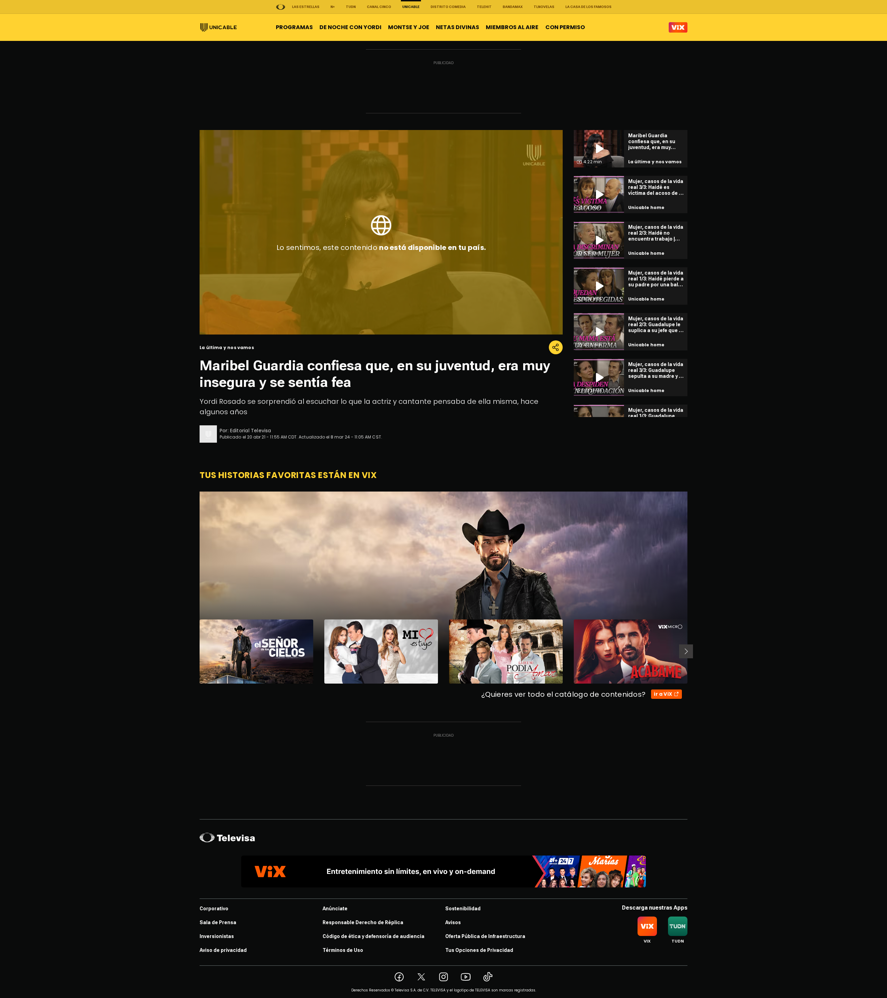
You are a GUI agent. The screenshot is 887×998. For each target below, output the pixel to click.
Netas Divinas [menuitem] (457, 27)
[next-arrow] (686, 651)
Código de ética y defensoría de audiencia (373, 936)
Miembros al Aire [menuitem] (512, 27)
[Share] (556, 347)
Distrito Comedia (448, 7)
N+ (333, 7)
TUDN (351, 7)
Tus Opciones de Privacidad (479, 950)
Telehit (484, 7)
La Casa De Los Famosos (588, 7)
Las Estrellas (305, 7)
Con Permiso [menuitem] (565, 27)
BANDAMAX (512, 7)
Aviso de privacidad (223, 950)
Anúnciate (335, 908)
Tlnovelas (544, 7)
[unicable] (218, 27)
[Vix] (678, 27)
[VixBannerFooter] (443, 871)
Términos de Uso (343, 950)
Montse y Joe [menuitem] (408, 27)
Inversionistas (217, 936)
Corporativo (214, 908)
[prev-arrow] (195, 651)
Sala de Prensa (218, 922)
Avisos (453, 922)
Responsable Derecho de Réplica (363, 922)
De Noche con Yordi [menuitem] (350, 27)
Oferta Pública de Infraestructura (485, 936)
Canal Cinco (379, 7)
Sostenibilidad (463, 908)
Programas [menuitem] (294, 27)
